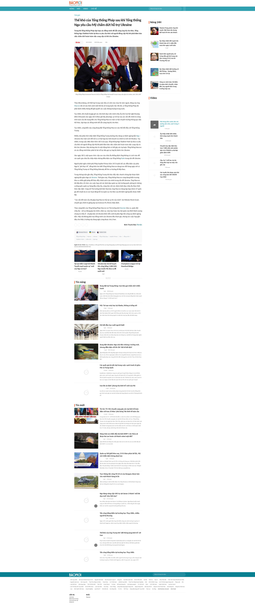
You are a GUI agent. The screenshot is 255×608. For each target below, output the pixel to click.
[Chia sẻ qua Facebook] (75, 225)
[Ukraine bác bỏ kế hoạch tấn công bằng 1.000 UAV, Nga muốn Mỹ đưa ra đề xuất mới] (108, 256)
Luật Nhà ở (97, 589)
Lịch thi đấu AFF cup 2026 (76, 586)
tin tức (120, 589)
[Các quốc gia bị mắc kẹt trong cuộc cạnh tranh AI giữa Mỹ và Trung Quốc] (86, 372)
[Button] (184, 9)
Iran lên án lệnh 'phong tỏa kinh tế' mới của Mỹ (117, 386)
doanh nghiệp (89, 589)
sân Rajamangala (131, 584)
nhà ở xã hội (163, 579)
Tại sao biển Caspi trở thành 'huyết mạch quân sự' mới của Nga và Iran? (84, 266)
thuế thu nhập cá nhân (95, 582)
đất (146, 582)
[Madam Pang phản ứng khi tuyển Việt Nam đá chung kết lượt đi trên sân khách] (154, 31)
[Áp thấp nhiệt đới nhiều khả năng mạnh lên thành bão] (154, 137)
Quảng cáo (71, 602)
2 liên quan (110, 414)
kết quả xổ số (148, 586)
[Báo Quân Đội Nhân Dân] (102, 458)
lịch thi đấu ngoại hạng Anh (166, 582)
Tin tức (139, 225)
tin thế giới (141, 584)
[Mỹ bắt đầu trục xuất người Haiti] (86, 332)
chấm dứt (88, 239)
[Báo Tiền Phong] (161, 76)
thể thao (126, 589)
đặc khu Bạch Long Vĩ (110, 579)
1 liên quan (109, 327)
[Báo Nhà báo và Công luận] (102, 388)
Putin (123, 158)
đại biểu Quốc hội (128, 579)
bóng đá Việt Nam (180, 586)
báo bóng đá (170, 586)
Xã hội (145, 579)
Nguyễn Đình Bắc (99, 579)
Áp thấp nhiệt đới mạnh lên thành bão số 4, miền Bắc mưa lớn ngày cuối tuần (168, 43)
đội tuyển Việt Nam (79, 589)
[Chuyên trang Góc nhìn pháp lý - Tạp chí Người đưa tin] (160, 91)
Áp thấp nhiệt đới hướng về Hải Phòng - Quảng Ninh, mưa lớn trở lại (169, 71)
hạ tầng (154, 589)
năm (147, 584)
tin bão (113, 584)
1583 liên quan (98, 42)
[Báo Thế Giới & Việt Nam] (101, 350)
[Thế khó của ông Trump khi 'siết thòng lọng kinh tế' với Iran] (86, 540)
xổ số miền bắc (138, 579)
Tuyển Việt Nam (163, 584)
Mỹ (182, 582)
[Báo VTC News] (161, 48)
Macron (77, 106)
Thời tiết (99, 584)
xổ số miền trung (153, 582)
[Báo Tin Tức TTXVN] (78, 42)
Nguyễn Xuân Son (74, 582)
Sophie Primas (113, 236)
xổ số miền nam (89, 586)
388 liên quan (110, 291)
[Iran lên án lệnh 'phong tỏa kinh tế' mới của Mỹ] (86, 392)
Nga (137, 136)
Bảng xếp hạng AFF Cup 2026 (137, 589)
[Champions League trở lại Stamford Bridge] (131, 256)
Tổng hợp (88, 597)
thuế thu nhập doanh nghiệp (136, 582)
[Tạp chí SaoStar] (161, 35)
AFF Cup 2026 (73, 579)
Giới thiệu (71, 597)
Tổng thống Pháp (80, 236)
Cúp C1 (156, 579)
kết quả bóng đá (121, 584)
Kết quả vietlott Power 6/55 (86, 579)
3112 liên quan (110, 498)
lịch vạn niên (98, 586)
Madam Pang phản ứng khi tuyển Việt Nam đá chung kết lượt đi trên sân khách (168, 30)
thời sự (151, 579)
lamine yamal (172, 584)
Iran (71, 589)
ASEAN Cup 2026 (123, 582)
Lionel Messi (107, 584)
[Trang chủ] (75, 3)
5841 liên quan (111, 350)
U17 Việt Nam (113, 582)
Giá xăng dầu (113, 589)
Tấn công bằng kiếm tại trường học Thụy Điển (117, 552)
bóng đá (120, 579)
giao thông (113, 586)
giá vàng (106, 586)
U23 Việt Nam (153, 584)
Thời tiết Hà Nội (91, 584)
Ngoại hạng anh (139, 586)
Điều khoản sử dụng (73, 598)
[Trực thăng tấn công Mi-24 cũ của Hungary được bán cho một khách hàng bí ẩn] (86, 481)
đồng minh (126, 236)
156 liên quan (168, 179)
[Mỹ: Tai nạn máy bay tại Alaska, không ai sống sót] (86, 312)
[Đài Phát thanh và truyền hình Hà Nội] (162, 141)
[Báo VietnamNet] (99, 274)
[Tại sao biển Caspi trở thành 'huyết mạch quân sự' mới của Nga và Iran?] (84, 256)
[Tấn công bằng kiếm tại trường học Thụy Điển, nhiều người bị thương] (86, 520)
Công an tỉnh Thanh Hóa (159, 586)
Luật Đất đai (73, 584)
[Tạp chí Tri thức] (122, 269)
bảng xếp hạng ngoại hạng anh (125, 586)
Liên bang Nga (82, 584)
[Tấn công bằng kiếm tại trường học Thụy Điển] (86, 559)
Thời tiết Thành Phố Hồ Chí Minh (176, 579)
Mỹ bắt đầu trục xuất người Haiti (112, 325)
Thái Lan (148, 589)
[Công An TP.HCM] (161, 155)
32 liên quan (112, 388)
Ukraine (94, 178)
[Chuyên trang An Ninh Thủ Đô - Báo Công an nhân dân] (101, 439)
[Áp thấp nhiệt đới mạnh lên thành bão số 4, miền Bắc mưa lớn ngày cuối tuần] (154, 44)
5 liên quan (110, 308)
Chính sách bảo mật (73, 600)
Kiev (120, 236)
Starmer (123, 208)
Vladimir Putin (103, 232)
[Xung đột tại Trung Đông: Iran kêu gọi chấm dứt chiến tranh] (86, 293)
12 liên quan (110, 555)
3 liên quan (109, 439)
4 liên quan (110, 370)
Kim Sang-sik (84, 582)
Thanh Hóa (105, 582)
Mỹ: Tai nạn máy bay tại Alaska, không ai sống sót (118, 306)
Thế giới (77, 15)
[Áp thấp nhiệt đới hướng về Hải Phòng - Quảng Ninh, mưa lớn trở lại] (154, 72)
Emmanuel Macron (83, 232)
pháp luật (177, 582)
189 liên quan (167, 155)
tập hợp (95, 239)
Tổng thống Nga (103, 236)
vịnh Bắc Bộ (105, 589)
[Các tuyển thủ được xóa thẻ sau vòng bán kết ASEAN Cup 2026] (154, 175)
